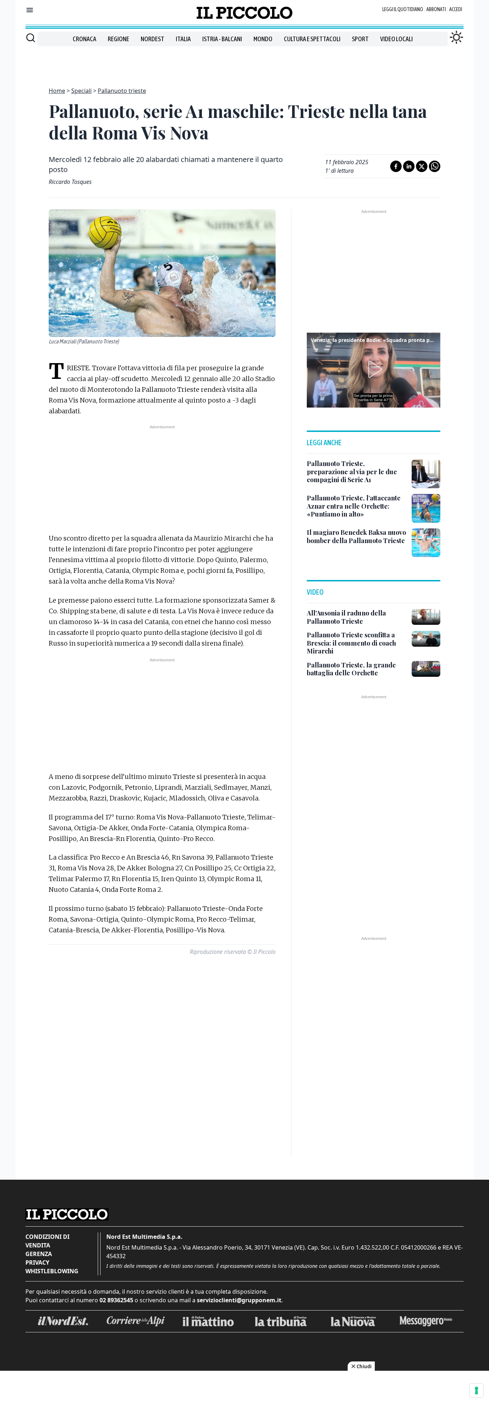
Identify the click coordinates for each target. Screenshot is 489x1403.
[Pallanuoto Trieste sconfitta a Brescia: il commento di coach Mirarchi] (426, 639)
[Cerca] (30, 37)
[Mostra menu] (29, 10)
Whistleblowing (51, 1271)
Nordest (152, 39)
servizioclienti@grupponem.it (239, 1300)
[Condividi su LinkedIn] (409, 166)
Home (57, 91)
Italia (183, 39)
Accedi (455, 9)
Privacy (37, 1262)
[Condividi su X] (421, 166)
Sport (360, 39)
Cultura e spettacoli (312, 39)
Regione (118, 39)
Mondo (262, 39)
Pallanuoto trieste (122, 91)
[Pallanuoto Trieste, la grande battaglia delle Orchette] (426, 669)
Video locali (396, 39)
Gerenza (38, 1254)
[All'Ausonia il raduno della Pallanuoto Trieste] (426, 617)
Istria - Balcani (222, 39)
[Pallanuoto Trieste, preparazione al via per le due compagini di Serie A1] (426, 474)
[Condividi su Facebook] (396, 166)
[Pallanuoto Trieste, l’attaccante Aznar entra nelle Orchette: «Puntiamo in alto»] (426, 508)
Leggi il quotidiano (402, 9)
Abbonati (436, 9)
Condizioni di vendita (47, 1241)
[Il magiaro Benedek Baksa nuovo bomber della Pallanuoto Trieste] (426, 542)
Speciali (81, 91)
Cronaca (84, 39)
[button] (374, 369)
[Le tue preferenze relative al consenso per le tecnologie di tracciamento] (476, 1390)
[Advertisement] (244, 62)
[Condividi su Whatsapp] (434, 166)
